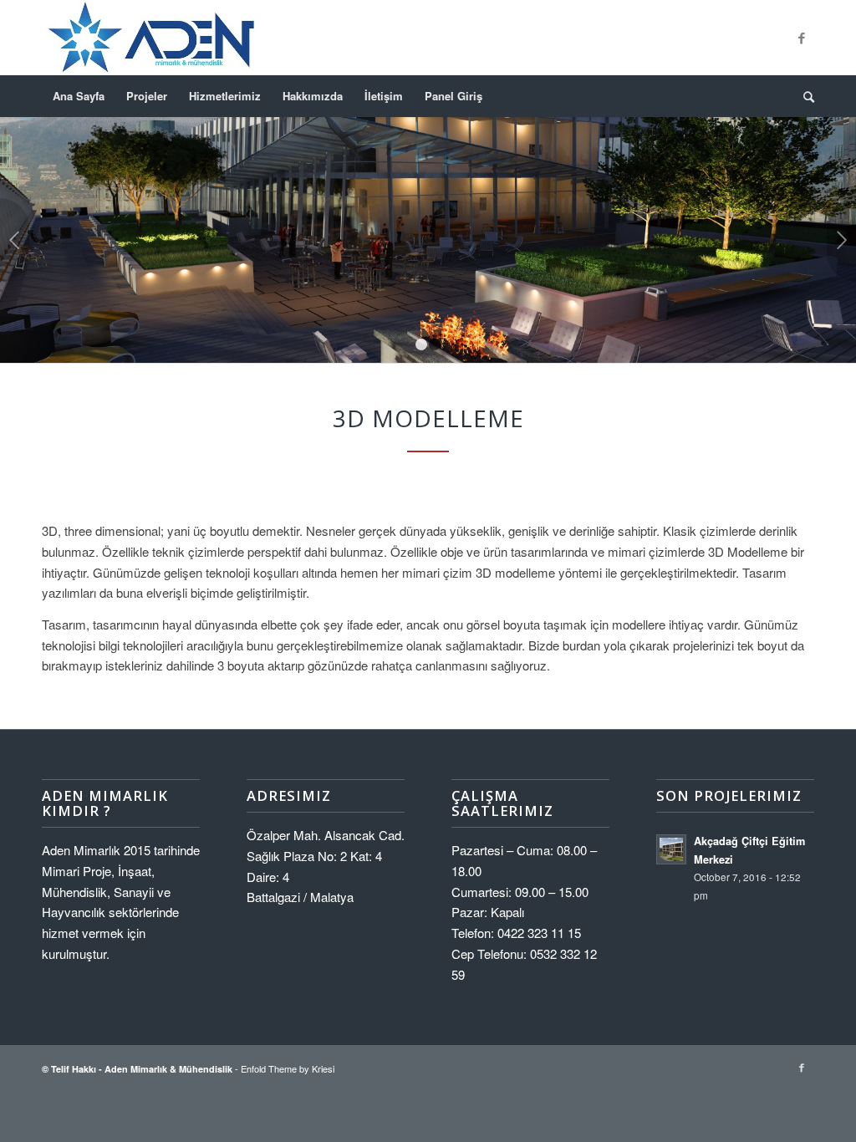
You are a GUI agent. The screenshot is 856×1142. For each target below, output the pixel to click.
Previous (14, 240)
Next (841, 240)
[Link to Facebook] (801, 37)
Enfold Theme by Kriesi (287, 1068)
